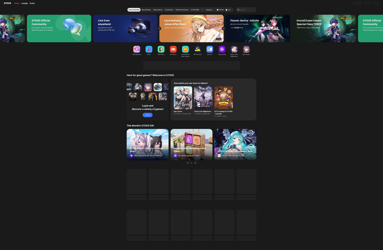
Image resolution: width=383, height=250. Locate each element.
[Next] (223, 28)
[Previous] (159, 28)
